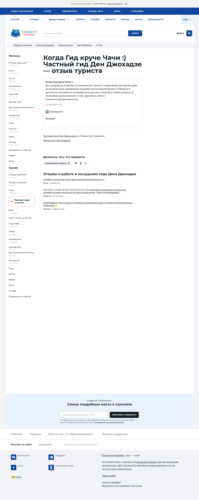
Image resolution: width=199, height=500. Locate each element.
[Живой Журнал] (85, 163)
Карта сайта (109, 475)
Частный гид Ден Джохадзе (59, 136)
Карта (11, 136)
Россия (15, 19)
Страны (34, 19)
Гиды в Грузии (65, 45)
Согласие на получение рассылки (109, 422)
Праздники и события (20, 150)
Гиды (11, 123)
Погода (125, 19)
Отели (47, 11)
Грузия (13, 167)
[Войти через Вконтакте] (189, 33)
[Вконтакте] (75, 163)
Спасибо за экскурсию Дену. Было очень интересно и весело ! (73, 179)
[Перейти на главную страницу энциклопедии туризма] (24, 33)
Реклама (21, 444)
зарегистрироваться (81, 434)
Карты (138, 19)
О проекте (17, 434)
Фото (11, 161)
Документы (45, 444)
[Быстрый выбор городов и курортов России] (23, 19)
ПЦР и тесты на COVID (20, 218)
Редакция (35, 434)
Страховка (137, 11)
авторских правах (146, 462)
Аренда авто (95, 11)
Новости (110, 19)
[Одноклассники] (80, 163)
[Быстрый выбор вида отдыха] (68, 19)
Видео (12, 155)
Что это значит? (115, 3)
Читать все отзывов (57, 140)
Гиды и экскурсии (45, 45)
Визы (117, 11)
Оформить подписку (124, 415)
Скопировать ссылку (55, 163)
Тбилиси (14, 55)
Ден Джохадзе (84, 45)
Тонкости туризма (23, 45)
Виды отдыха (57, 19)
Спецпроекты (155, 19)
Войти (180, 33)
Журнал (80, 19)
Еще (185, 19)
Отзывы (95, 19)
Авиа (69, 11)
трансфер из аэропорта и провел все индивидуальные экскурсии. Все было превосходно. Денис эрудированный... (84, 191)
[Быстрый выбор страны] (42, 19)
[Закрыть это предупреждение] (126, 4)
